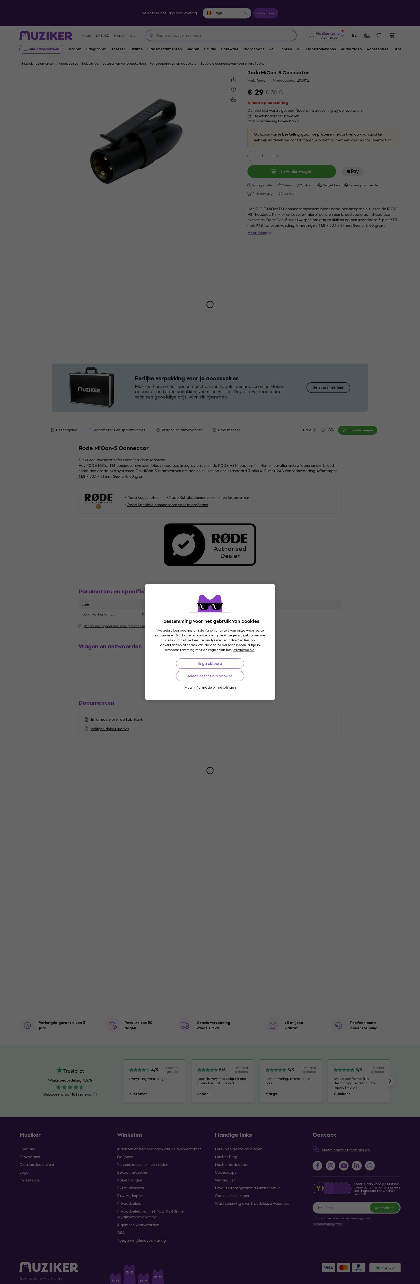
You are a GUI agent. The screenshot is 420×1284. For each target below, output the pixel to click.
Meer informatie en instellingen (210, 687)
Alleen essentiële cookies (210, 676)
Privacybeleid (243, 650)
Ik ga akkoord (210, 663)
